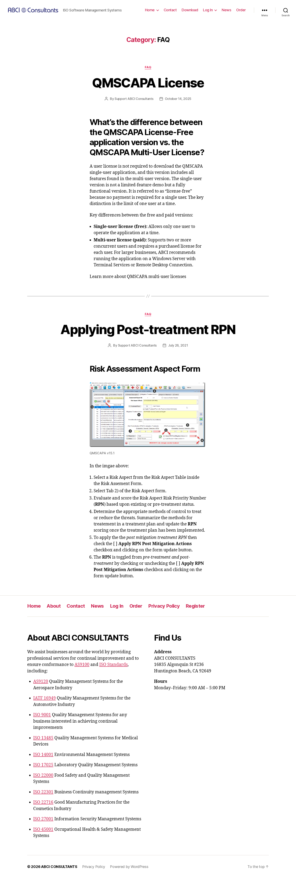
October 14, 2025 (178, 99)
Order (241, 10)
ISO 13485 (43, 738)
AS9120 (40, 681)
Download (190, 10)
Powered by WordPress (129, 867)
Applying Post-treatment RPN (147, 329)
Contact (170, 10)
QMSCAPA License (148, 82)
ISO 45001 (43, 829)
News (226, 10)
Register (195, 606)
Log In (208, 10)
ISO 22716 (43, 802)
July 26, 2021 (178, 345)
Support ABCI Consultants (134, 99)
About (54, 606)
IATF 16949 (44, 698)
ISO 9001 (42, 715)
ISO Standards (113, 664)
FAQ (148, 67)
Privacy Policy (164, 606)
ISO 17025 (43, 765)
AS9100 (82, 664)
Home (150, 10)
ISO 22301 (43, 792)
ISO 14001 (43, 754)
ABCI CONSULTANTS (59, 867)
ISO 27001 (43, 819)
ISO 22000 (43, 775)
